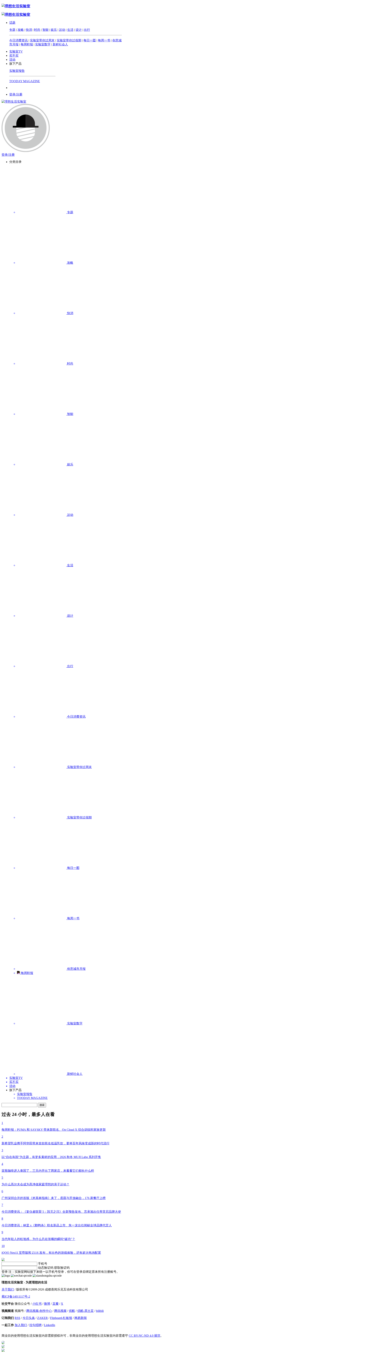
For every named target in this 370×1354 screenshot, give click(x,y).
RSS (17, 1318)
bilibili (100, 1310)
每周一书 (104, 40)
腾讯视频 (60, 1310)
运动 (62, 29)
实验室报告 (17, 70)
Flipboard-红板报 (61, 1318)
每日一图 (89, 40)
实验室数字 (42, 44)
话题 (12, 22)
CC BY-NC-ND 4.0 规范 (144, 1335)
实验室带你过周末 (42, 40)
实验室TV (16, 51)
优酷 (72, 1310)
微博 (47, 1303)
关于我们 (8, 1289)
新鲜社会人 (60, 44)
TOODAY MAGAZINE (24, 81)
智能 (45, 29)
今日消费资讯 (18, 40)
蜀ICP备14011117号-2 (16, 1296)
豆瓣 (55, 1303)
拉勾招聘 (35, 1325)
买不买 (13, 55)
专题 (12, 29)
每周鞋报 (27, 44)
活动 (12, 59)
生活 (70, 29)
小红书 (37, 1303)
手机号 (42, 1263)
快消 (29, 29)
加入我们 (21, 1325)
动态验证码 (45, 1267)
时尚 (37, 29)
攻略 (21, 29)
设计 (79, 29)
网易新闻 (80, 1318)
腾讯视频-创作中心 (39, 1310)
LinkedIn (49, 1325)
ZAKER (42, 1318)
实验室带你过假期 (69, 40)
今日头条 (29, 1318)
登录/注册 (15, 94)
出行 (87, 29)
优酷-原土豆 (85, 1310)
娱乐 (54, 29)
